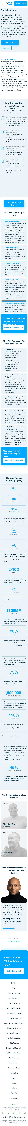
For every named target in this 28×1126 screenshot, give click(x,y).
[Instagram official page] (19, 1113)
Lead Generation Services (14, 1053)
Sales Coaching (14, 1063)
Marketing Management (14, 1033)
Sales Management (14, 1058)
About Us (14, 1093)
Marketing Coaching (14, 1028)
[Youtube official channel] (25, 1113)
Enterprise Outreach (14, 1013)
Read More (6, 48)
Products (14, 1078)
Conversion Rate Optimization (14, 1023)
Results (14, 1083)
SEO (14, 988)
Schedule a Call (10, 42)
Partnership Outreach (14, 1018)
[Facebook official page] (3, 1113)
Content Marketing (14, 1003)
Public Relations (14, 1043)
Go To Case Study (8, 928)
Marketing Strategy (14, 993)
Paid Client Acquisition (14, 1008)
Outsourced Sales (14, 941)
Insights (14, 1088)
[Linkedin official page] (9, 1113)
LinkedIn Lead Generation (14, 1048)
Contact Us (14, 1098)
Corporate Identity (14, 998)
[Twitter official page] (14, 1113)
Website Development (14, 1038)
